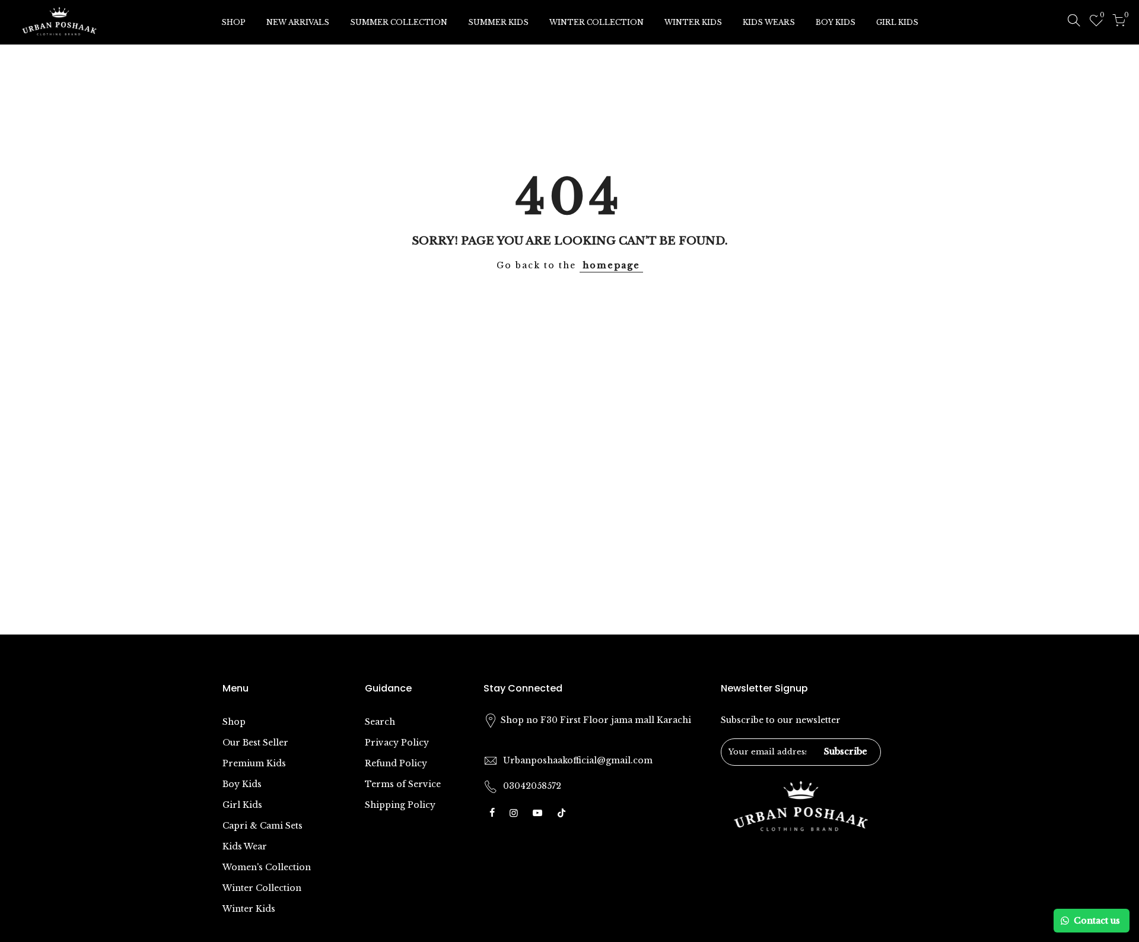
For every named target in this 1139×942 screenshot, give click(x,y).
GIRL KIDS (897, 22)
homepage (611, 265)
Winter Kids (248, 908)
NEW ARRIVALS (297, 22)
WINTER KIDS (693, 22)
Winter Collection (261, 888)
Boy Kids (242, 784)
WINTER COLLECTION (596, 22)
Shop (234, 721)
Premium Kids (254, 763)
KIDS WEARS (769, 22)
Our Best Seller (255, 742)
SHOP (233, 22)
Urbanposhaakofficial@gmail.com (578, 760)
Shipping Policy (400, 805)
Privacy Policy (397, 742)
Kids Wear (244, 846)
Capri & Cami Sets (262, 825)
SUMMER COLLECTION (398, 22)
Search (380, 721)
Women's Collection (266, 867)
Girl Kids (242, 805)
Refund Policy (396, 763)
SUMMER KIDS (498, 22)
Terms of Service (403, 784)
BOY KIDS (835, 22)
